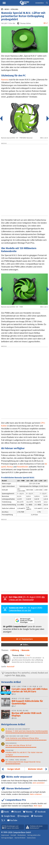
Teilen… (25, 645)
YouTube (13, 820)
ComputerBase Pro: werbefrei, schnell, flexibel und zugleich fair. (26, 674)
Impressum (5, 835)
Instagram (24, 816)
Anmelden (39, 3)
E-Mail (27, 655)
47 (14, 706)
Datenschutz (31, 838)
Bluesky (29, 812)
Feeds (6, 812)
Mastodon (38, 816)
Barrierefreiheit (20, 838)
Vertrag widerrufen (33, 835)
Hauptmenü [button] (4, 3)
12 (14, 694)
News (7, 9)
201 (15, 718)
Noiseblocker (22, 467)
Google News (9, 816)
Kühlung (14, 9)
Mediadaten (22, 835)
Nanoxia (4, 80)
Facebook (41, 812)
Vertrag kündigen (7, 838)
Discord (17, 812)
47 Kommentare (25, 639)
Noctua (10, 467)
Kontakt (13, 835)
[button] (47, 3)
